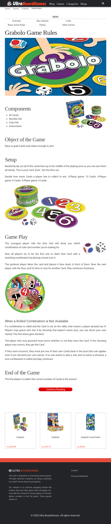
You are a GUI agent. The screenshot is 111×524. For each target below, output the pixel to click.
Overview (16, 21)
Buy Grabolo (42, 21)
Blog (52, 3)
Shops (83, 3)
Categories (72, 3)
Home (7, 9)
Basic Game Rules (16, 25)
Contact (74, 470)
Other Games (68, 25)
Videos (42, 25)
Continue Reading (55, 389)
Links (68, 21)
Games (60, 3)
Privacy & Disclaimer (79, 476)
